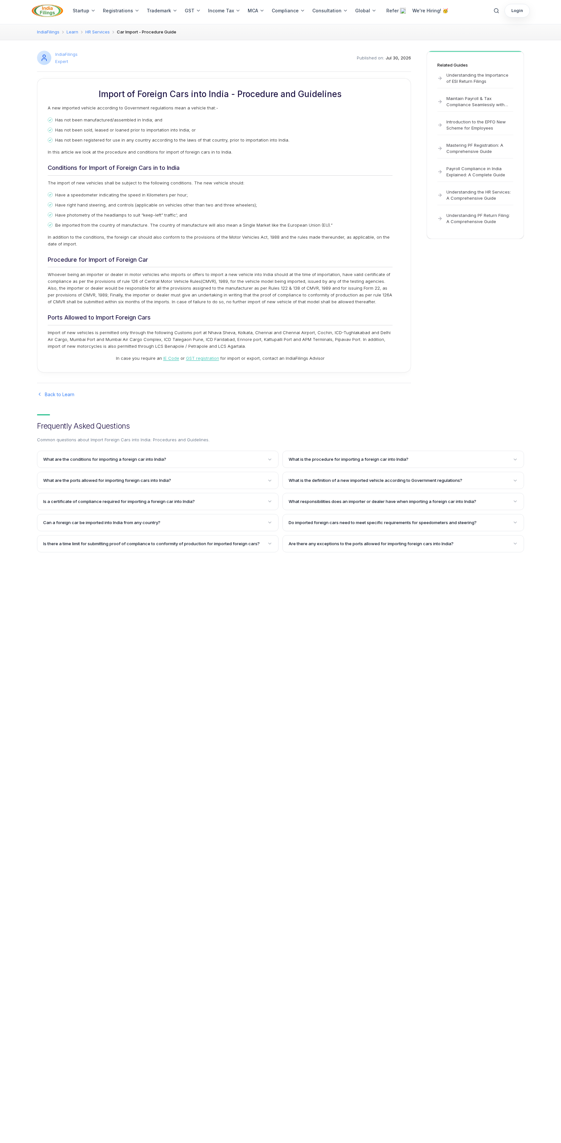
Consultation (327, 10)
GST (189, 10)
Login (517, 10)
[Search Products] (496, 10)
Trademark (159, 10)
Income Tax (221, 10)
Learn (72, 31)
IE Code (171, 358)
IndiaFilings (48, 31)
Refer (392, 10)
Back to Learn (59, 394)
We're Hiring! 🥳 (430, 10)
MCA (253, 10)
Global (362, 10)
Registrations (118, 10)
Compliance (285, 10)
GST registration (202, 358)
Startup (81, 10)
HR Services (97, 31)
